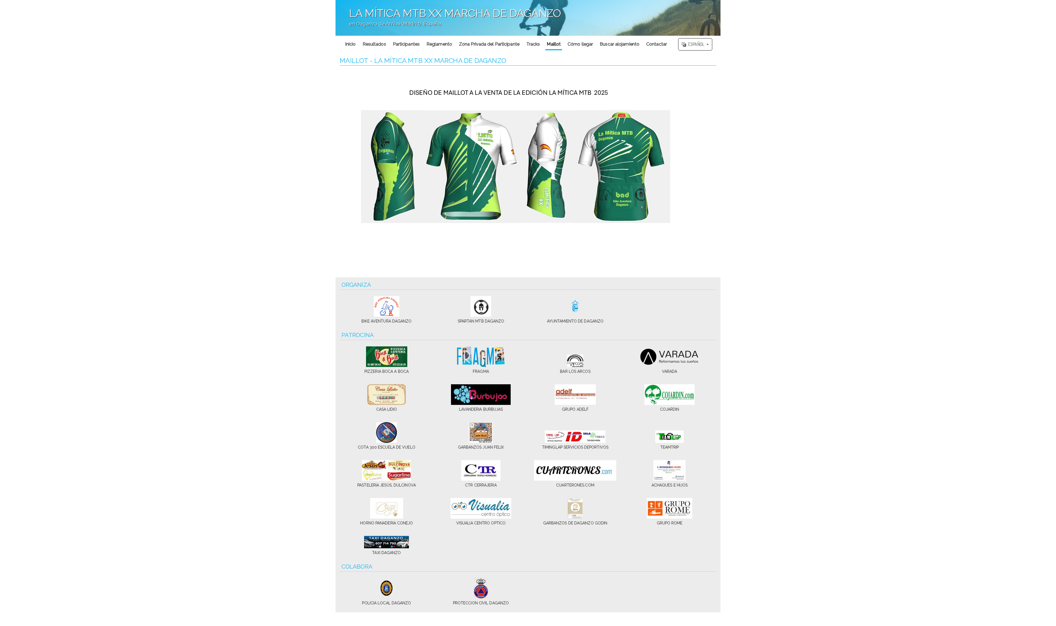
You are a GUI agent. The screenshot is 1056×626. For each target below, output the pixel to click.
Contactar (656, 44)
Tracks (533, 44)
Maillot (554, 44)
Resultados (374, 44)
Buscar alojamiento (619, 44)
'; (448, 21)
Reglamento (439, 44)
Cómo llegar (580, 44)
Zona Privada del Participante (489, 44)
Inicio (350, 44)
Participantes (406, 44)
